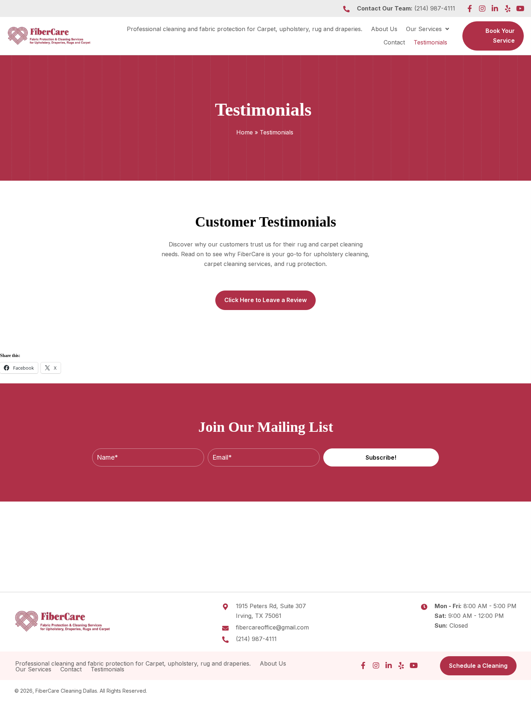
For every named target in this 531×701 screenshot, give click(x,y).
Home (244, 132)
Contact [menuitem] (71, 669)
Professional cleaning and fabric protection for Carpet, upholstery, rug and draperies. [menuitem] (133, 663)
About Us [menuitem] (273, 663)
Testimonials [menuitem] (108, 669)
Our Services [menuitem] (33, 669)
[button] (469, 8)
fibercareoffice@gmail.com (272, 627)
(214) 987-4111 (434, 8)
